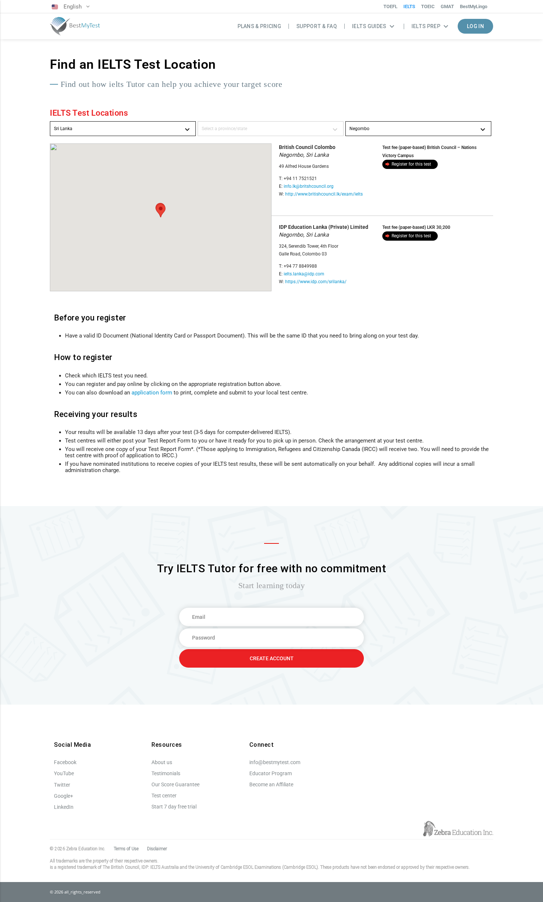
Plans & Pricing (259, 26)
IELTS (409, 6)
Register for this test (408, 164)
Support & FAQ (316, 26)
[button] (160, 210)
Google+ (63, 796)
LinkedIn (64, 807)
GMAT (447, 6)
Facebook (65, 762)
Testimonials (165, 773)
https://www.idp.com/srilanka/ (315, 281)
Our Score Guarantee (175, 784)
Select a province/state (270, 129)
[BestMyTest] (75, 26)
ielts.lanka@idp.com (304, 274)
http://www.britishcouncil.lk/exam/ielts (324, 194)
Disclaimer (157, 848)
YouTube (64, 773)
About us (161, 762)
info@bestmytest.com (274, 762)
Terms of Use (126, 848)
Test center (164, 795)
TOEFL (390, 6)
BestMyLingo (473, 6)
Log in (475, 26)
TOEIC (428, 6)
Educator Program (270, 773)
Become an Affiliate (271, 784)
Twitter (62, 785)
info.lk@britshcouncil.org (309, 186)
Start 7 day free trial (174, 807)
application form (152, 392)
